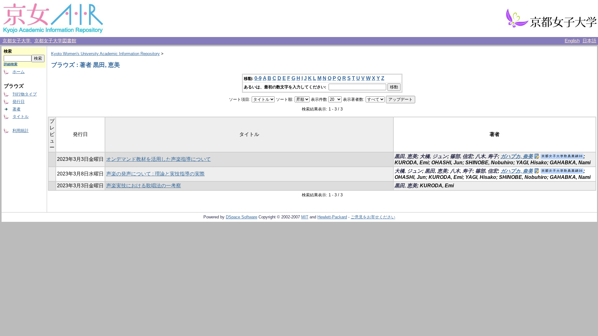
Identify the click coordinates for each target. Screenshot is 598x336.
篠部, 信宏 (461, 156)
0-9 (258, 78)
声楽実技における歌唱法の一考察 (143, 185)
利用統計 (20, 130)
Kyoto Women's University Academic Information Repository (105, 53)
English (572, 40)
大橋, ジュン (433, 156)
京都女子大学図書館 (55, 40)
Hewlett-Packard (332, 217)
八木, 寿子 (486, 156)
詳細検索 (10, 64)
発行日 (18, 101)
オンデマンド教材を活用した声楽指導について (158, 159)
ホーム (18, 71)
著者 (16, 109)
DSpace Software (241, 217)
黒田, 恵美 (406, 156)
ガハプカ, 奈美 (517, 156)
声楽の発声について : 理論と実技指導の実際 (155, 173)
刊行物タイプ (24, 94)
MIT (304, 217)
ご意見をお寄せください (373, 217)
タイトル (20, 116)
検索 (8, 51)
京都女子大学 (17, 40)
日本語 (589, 40)
